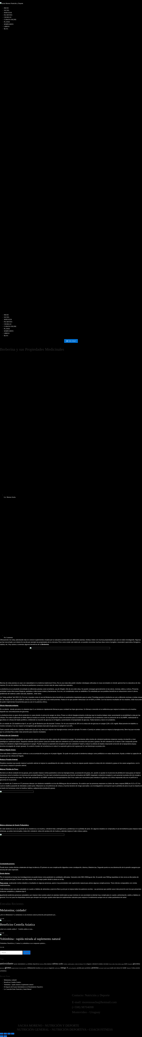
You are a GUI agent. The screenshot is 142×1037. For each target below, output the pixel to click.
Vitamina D (129, 968)
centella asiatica (70, 964)
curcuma (105, 964)
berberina (42, 964)
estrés (125, 964)
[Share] (9, 1034)
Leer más (2, 918)
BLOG (6, 29)
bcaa (26, 964)
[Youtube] (79, 1018)
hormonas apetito (23, 968)
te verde (123, 968)
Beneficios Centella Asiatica (17, 924)
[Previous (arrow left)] (1, 1036)
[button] (71, 172)
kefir (42, 968)
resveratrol (101, 968)
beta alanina (47, 964)
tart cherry (117, 968)
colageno (88, 964)
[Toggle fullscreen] (5, 1034)
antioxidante (6, 963)
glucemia (136, 964)
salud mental (107, 968)
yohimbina (3, 971)
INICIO (6, 8)
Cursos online (112, 964)
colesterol (95, 964)
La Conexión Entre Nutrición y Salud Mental (17, 989)
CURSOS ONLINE (10, 19)
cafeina (55, 964)
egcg (122, 964)
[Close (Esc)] (12, 1034)
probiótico (88, 968)
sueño (112, 968)
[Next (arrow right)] (5, 1036)
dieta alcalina (118, 964)
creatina (100, 964)
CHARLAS (7, 17)
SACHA (6, 10)
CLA (84, 964)
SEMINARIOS (8, 24)
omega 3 (64, 968)
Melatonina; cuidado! (13, 910)
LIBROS (6, 26)
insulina (38, 968)
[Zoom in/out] (1, 1034)
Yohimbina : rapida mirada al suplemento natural (30, 939)
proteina (95, 968)
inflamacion (31, 968)
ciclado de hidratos (79, 964)
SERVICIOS (8, 12)
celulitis (65, 964)
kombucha (45, 968)
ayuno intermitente (19, 964)
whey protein (136, 968)
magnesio (51, 968)
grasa (8, 967)
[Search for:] (11, 953)
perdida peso (81, 968)
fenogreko (130, 964)
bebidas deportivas (33, 964)
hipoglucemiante (15, 968)
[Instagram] (74, 1018)
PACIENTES (8, 15)
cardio (60, 964)
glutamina (2, 968)
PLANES (7, 22)
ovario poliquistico (72, 968)
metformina (57, 968)
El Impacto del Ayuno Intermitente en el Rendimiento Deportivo (23, 987)
